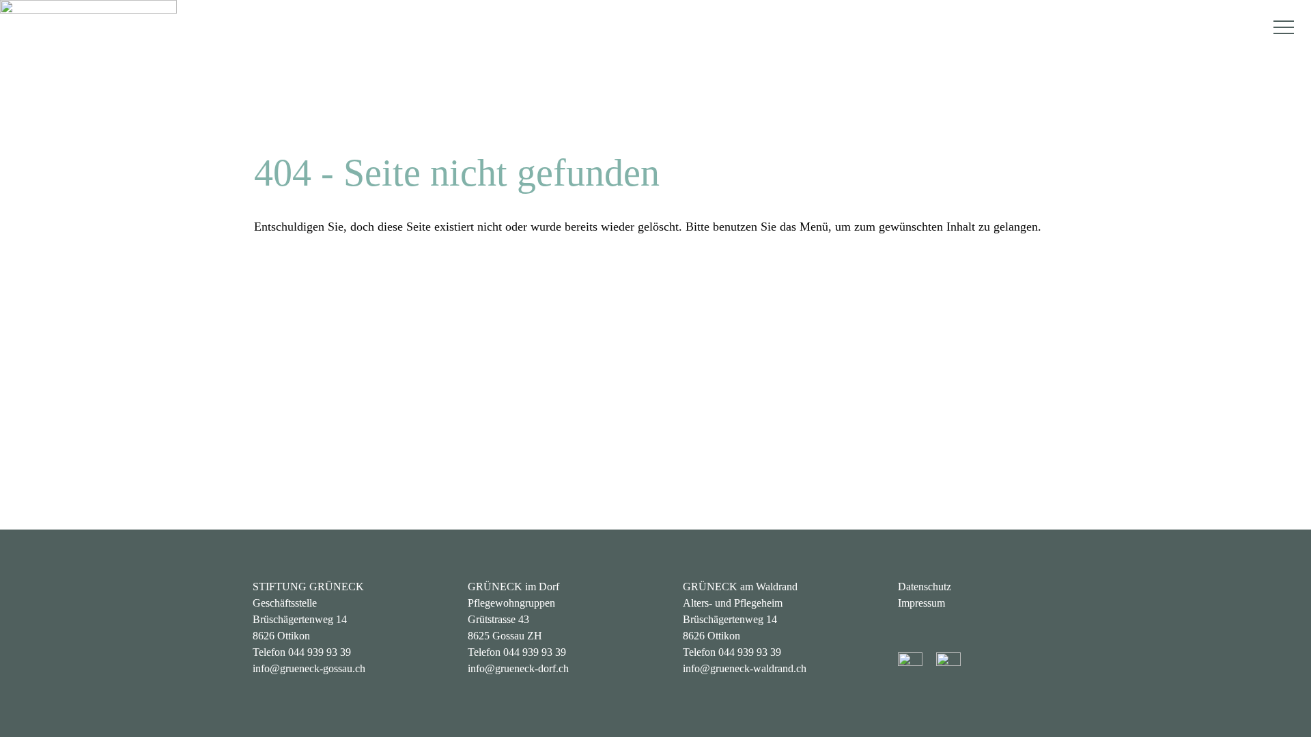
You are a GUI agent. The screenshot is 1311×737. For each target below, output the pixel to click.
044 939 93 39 (319, 652)
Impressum (921, 603)
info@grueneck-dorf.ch (518, 668)
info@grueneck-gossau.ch (309, 668)
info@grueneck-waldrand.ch (744, 668)
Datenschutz (924, 586)
